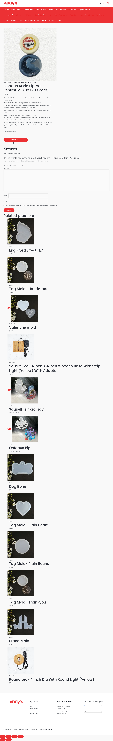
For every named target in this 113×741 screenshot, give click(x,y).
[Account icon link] (104, 3)
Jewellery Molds (61, 10)
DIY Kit (20, 20)
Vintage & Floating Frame (13, 15)
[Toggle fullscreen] (9, 736)
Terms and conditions (64, 706)
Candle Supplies (40, 15)
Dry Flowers (100, 15)
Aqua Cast (73, 15)
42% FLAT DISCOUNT (48, 20)
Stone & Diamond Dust (32, 20)
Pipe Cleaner (28, 10)
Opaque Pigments (18, 82)
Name (6, 195)
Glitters (28, 15)
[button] (100, 3)
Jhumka (50, 10)
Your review (8, 168)
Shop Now (33, 711)
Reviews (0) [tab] (11, 143)
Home (7, 10)
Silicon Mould (15, 10)
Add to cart (15, 139)
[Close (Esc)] (21, 736)
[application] (20, 9)
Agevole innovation (46, 729)
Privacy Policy (61, 708)
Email (6, 201)
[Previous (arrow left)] (3, 739)
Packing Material (10, 20)
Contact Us (34, 708)
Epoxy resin (72, 10)
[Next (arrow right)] (9, 739)
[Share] (15, 736)
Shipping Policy (62, 711)
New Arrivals (7, 82)
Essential (83, 15)
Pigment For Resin (84, 10)
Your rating (8, 165)
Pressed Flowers (40, 10)
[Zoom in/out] (3, 736)
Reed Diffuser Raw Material (58, 15)
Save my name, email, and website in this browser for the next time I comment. (31, 206)
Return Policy (61, 713)
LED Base (91, 15)
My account (34, 713)
